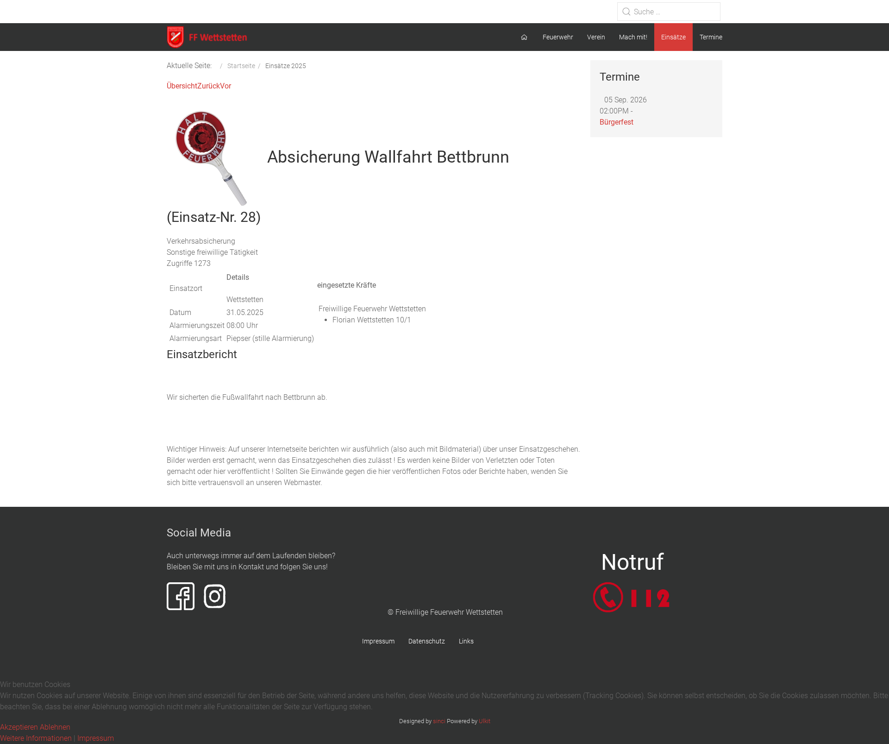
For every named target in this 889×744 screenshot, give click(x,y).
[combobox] (668, 11)
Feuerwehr (558, 37)
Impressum (378, 641)
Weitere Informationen (36, 738)
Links (466, 641)
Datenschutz (426, 641)
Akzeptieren (19, 727)
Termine (711, 37)
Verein (596, 37)
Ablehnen (55, 727)
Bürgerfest (616, 122)
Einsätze (673, 37)
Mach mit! (633, 37)
